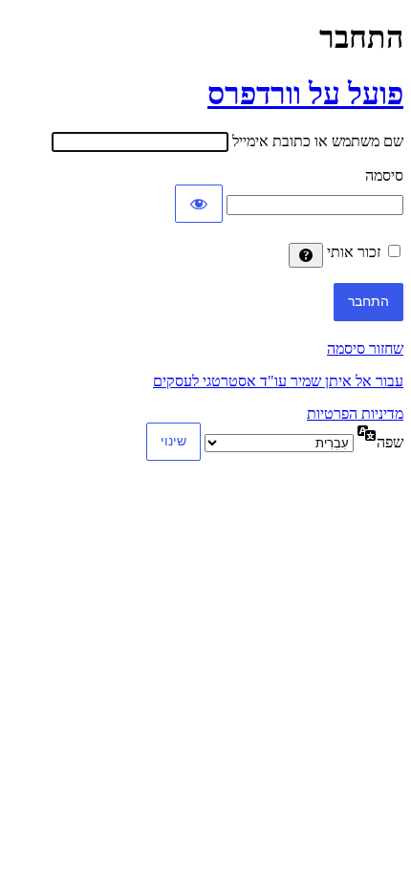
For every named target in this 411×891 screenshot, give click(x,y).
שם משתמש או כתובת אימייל (317, 141)
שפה (390, 442)
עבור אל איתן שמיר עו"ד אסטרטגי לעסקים (278, 381)
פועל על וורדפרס (305, 93)
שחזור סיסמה (365, 348)
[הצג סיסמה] (199, 204)
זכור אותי (353, 252)
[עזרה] (306, 255)
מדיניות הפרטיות (355, 413)
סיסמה (384, 175)
